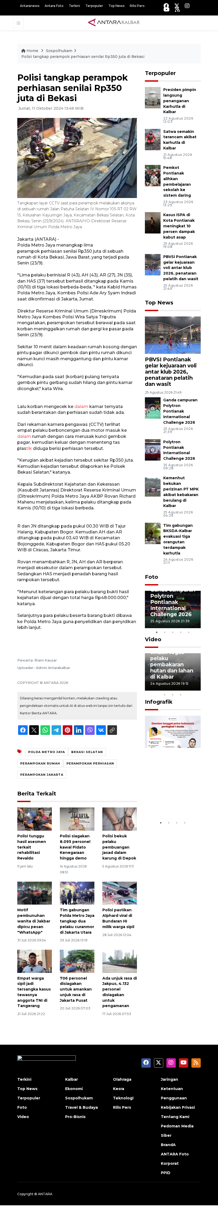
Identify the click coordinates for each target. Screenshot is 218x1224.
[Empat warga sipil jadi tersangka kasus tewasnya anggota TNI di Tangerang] (34, 960)
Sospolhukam (59, 50)
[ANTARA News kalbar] (114, 23)
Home (32, 50)
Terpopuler (94, 6)
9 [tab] (172, 694)
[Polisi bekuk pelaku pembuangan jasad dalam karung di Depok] (119, 818)
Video (153, 639)
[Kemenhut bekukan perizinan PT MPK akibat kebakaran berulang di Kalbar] (153, 485)
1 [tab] (157, 632)
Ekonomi (74, 1088)
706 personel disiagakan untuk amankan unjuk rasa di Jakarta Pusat (76, 989)
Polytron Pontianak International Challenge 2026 (179, 450)
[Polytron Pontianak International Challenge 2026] (153, 449)
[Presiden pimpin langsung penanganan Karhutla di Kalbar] (153, 97)
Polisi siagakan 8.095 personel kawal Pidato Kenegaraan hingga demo (75, 847)
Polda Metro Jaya (46, 752)
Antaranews (29, 6)
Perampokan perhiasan (90, 763)
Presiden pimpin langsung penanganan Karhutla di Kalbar (179, 100)
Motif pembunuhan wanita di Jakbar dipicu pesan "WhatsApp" (33, 921)
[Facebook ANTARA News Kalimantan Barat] (166, 5)
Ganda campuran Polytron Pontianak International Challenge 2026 (180, 411)
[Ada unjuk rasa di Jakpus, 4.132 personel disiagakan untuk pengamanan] (119, 960)
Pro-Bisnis (75, 1116)
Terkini (74, 6)
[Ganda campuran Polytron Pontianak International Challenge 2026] (153, 407)
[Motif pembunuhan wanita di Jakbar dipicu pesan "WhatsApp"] (34, 892)
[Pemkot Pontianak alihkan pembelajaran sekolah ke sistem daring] (153, 175)
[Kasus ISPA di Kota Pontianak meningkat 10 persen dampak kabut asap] (153, 222)
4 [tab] (180, 632)
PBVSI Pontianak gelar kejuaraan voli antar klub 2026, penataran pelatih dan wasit (180, 267)
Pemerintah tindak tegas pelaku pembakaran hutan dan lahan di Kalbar (171, 661)
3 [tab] (172, 632)
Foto (151, 577)
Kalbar (71, 1079)
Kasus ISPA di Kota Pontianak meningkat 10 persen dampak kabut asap (179, 225)
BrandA (168, 1144)
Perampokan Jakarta (41, 775)
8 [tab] (164, 694)
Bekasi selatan (87, 752)
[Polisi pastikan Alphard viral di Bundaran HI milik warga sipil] (119, 892)
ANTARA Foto (175, 1154)
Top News (116, 6)
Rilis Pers (137, 6)
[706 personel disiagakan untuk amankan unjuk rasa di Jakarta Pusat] (77, 960)
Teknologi (123, 1098)
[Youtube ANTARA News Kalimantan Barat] (167, 9)
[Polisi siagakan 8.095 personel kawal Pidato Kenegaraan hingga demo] (77, 818)
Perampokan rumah (40, 763)
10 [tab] (180, 694)
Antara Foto (54, 6)
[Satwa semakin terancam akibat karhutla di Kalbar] (153, 139)
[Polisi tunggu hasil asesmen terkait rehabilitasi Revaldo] (34, 818)
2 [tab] (164, 632)
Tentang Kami (175, 1116)
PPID (165, 1172)
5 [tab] (188, 632)
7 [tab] (196, 687)
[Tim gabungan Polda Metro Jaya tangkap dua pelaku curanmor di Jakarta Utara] (77, 892)
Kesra (118, 1088)
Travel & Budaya (81, 1107)
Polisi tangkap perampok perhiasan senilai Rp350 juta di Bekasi (82, 56)
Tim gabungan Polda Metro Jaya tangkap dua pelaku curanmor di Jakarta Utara (77, 921)
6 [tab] (188, 687)
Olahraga (122, 1079)
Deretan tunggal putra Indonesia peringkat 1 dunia (172, 795)
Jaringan (169, 1079)
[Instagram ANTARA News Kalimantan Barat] (187, 5)
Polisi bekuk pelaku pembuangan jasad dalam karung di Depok (119, 847)
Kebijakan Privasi (178, 1107)
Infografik (159, 702)
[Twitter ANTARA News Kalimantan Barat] (176, 5)
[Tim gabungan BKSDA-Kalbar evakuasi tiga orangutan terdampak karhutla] (153, 533)
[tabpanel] (173, 609)
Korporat (170, 1163)
